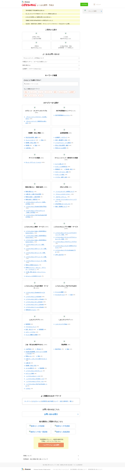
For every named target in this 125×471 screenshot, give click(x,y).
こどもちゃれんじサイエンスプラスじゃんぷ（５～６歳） (66, 238)
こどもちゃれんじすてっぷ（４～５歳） (36, 257)
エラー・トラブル (32, 332)
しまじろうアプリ (36, 319)
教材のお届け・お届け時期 (34, 196)
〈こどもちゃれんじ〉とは (34, 376)
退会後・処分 (70, 169)
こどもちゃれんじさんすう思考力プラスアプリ (66, 246)
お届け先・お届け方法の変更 (35, 194)
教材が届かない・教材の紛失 (36, 187)
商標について (27, 455)
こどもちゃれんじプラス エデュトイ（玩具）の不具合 (35, 211)
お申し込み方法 (60, 254)
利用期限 (42, 329)
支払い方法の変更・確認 (63, 145)
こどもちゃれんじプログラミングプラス (66, 242)
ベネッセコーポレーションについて (61, 469)
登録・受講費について (62, 206)
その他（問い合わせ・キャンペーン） (36, 272)
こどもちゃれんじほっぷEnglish (36, 302)
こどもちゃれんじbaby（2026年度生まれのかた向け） (36, 232)
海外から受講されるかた (33, 265)
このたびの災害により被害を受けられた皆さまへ (38, 17)
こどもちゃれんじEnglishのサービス (35, 293)
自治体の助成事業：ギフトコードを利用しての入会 (36, 352)
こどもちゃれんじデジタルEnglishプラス (65, 251)
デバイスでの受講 (36, 158)
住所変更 (44, 401)
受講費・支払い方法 (32, 365)
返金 (37, 145)
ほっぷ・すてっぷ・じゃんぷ (35, 162)
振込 (43, 140)
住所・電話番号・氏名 (62, 140)
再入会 (40, 349)
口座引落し (30, 148)
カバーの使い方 (60, 164)
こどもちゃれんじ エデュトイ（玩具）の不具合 (36, 203)
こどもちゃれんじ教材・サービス (36, 226)
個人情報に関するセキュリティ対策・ (62, 464)
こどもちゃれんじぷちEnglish (35, 296)
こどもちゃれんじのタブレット (35, 370)
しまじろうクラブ (66, 319)
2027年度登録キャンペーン (66, 110)
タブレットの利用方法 (62, 166)
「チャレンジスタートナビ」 (64, 194)
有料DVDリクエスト (32, 309)
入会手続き (30, 349)
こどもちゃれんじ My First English (66, 286)
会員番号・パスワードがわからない (32, 68)
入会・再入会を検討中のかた (36, 344)
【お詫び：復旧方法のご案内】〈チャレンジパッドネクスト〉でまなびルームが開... (47, 23)
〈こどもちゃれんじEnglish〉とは (36, 378)
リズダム (29, 388)
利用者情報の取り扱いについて (95, 469)
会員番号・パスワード (62, 137)
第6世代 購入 (68, 401)
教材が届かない (27, 65)
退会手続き (59, 349)
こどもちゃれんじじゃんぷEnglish (36, 307)
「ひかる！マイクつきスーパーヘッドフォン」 (66, 200)
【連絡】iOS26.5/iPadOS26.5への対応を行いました (39, 20)
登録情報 (43, 368)
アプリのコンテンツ (32, 326)
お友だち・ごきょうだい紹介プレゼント (36, 359)
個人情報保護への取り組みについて (78, 469)
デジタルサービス (61, 294)
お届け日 (29, 363)
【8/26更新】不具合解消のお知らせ (34, 10)
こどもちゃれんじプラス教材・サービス (66, 227)
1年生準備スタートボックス (64, 204)
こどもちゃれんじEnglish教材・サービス (36, 287)
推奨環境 (29, 324)
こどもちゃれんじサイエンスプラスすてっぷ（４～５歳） (66, 233)
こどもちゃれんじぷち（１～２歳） (35, 245)
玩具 (72, 294)
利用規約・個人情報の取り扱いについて (35, 459)
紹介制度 (50, 401)
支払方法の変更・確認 (33, 137)
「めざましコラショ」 (62, 196)
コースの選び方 (31, 368)
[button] (97, 4)
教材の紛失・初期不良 (33, 199)
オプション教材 (31, 373)
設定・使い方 (31, 329)
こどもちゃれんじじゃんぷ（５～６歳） (36, 261)
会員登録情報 (66, 133)
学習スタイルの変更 (61, 148)
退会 (40, 356)
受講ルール (30, 356)
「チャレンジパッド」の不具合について (33, 58)
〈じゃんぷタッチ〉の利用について (66, 191)
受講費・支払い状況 (32, 142)
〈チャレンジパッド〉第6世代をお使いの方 (36, 122)
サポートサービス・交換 (63, 172)
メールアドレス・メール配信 (64, 142)
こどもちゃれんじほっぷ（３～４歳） (36, 253)
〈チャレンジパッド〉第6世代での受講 (66, 158)
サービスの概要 (61, 292)
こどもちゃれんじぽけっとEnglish (36, 299)
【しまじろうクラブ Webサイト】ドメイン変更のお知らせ (41, 13)
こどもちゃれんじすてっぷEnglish (36, 304)
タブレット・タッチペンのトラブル (36, 111)
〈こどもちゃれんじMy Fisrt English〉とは (36, 385)
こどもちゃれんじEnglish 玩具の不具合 (36, 207)
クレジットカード (32, 140)
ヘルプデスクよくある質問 (51, 445)
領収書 (29, 145)
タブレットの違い (61, 174)
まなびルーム (36, 401)
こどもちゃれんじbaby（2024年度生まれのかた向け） (36, 241)
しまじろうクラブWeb (62, 324)
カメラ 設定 (58, 401)
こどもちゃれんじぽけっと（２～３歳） (36, 249)
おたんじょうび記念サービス (35, 276)
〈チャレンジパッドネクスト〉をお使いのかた (36, 117)
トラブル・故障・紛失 (62, 177)
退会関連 (65, 344)
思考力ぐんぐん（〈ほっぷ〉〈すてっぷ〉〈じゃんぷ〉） (36, 268)
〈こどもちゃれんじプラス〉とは (36, 381)
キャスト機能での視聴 (33, 334)
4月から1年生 (66, 187)
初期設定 (58, 169)
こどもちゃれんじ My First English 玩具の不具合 (36, 216)
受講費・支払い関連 (36, 133)
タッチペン (27, 401)
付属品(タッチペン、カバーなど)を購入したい (35, 61)
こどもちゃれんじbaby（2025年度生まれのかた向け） (36, 236)
